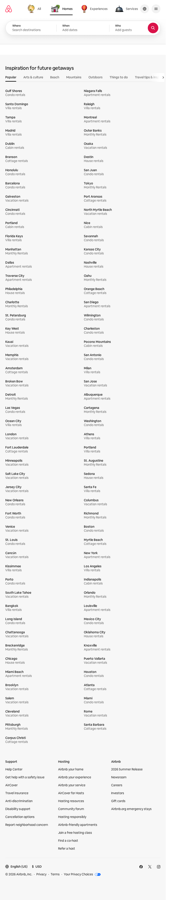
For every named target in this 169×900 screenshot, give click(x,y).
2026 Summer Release (127, 769)
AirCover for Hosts (71, 793)
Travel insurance (16, 793)
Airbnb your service (71, 785)
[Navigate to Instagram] (158, 867)
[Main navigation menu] (156, 8)
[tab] (35, 9)
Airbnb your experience (74, 777)
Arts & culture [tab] (33, 77)
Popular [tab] (10, 77)
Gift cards (118, 801)
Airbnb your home (70, 769)
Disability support (17, 809)
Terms (55, 874)
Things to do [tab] (119, 77)
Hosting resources (71, 801)
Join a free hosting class (75, 833)
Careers (116, 785)
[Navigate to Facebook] (141, 867)
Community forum (71, 809)
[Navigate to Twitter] (150, 867)
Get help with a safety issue (24, 777)
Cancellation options (20, 817)
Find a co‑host (68, 841)
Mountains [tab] (73, 77)
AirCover (11, 785)
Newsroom (119, 777)
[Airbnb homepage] (8, 9)
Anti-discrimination (19, 801)
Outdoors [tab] (95, 77)
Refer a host (66, 848)
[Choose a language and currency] (144, 8)
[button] (83, 28)
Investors (117, 793)
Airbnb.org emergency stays (131, 809)
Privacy (41, 874)
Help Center (13, 769)
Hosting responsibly (72, 817)
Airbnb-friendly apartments (77, 825)
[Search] (153, 28)
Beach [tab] (54, 77)
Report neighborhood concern (26, 825)
